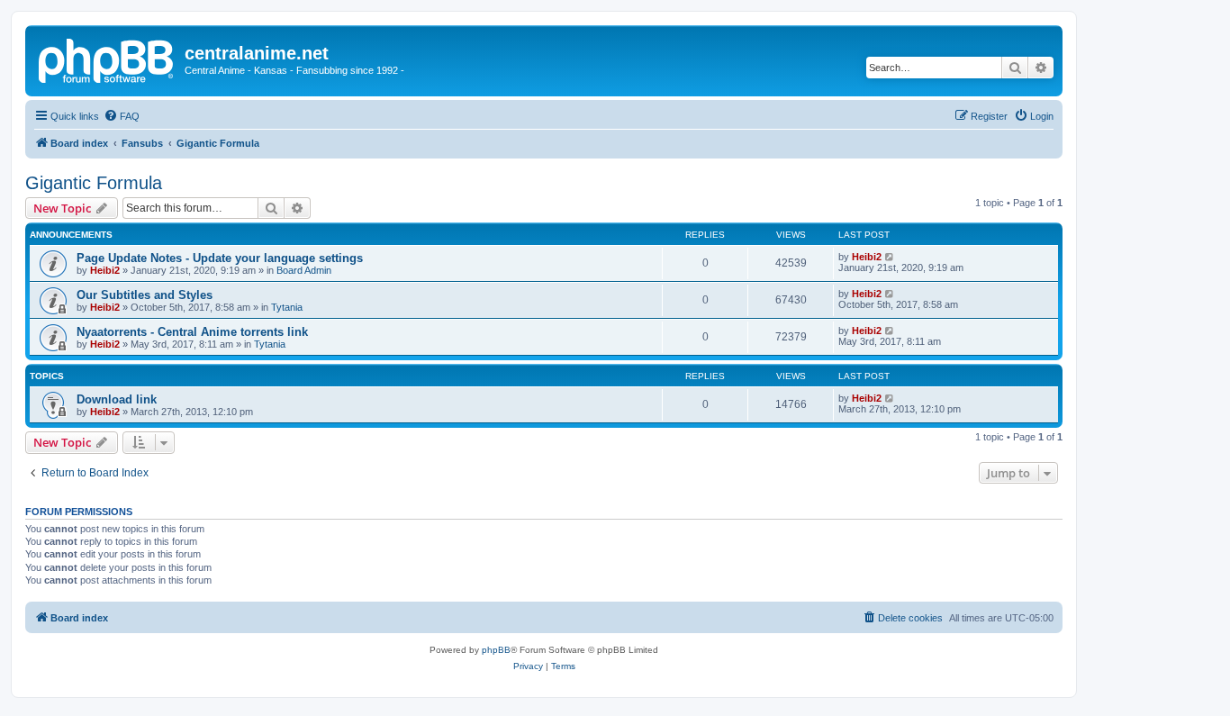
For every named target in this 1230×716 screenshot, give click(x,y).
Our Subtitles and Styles (145, 295)
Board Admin (303, 270)
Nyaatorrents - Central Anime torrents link (192, 332)
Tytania (287, 307)
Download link (117, 399)
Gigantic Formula (93, 183)
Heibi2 (105, 270)
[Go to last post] (890, 256)
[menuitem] (122, 116)
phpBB (496, 650)
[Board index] (107, 58)
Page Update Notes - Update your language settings (220, 258)
